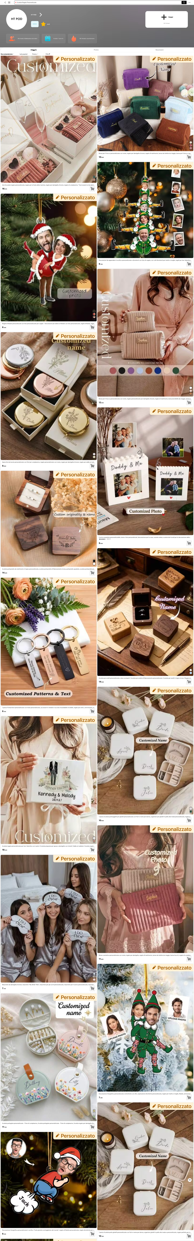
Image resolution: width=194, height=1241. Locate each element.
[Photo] (12, 38)
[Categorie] (9, 2)
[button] (5, 2)
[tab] (32, 49)
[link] (16, 19)
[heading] (85, 15)
